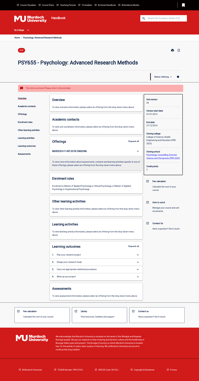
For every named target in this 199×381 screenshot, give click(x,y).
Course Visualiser (28, 5)
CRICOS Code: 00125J (108, 370)
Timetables (87, 5)
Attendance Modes (130, 5)
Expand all (133, 141)
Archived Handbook (107, 5)
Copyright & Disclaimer (144, 370)
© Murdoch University (32, 370)
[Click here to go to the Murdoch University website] (30, 20)
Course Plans (48, 5)
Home (17, 38)
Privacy (173, 370)
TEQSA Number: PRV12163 (70, 370)
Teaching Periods (68, 5)
